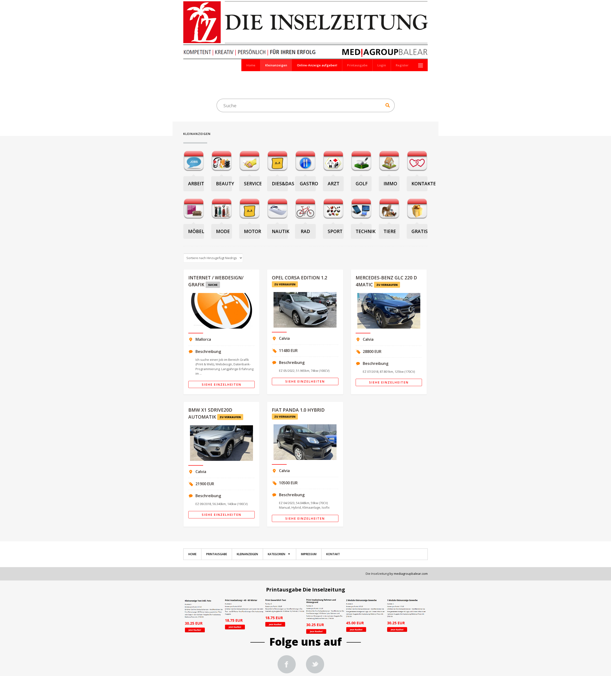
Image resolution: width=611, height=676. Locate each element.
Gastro (309, 184)
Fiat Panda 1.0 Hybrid (298, 410)
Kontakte (423, 184)
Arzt (333, 184)
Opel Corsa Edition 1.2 (299, 278)
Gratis (419, 231)
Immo (390, 184)
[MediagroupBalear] (315, 665)
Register (402, 65)
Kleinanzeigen (276, 65)
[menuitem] (192, 554)
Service (253, 184)
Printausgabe (357, 65)
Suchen (387, 105)
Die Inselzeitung (377, 573)
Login (381, 65)
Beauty (225, 184)
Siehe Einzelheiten (221, 384)
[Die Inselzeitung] (287, 665)
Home (250, 65)
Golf (362, 184)
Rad (305, 231)
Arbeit (196, 184)
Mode (223, 231)
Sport (335, 231)
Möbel (196, 231)
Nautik (280, 231)
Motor (252, 231)
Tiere (390, 231)
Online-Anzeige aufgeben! (317, 65)
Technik (365, 231)
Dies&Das (283, 184)
